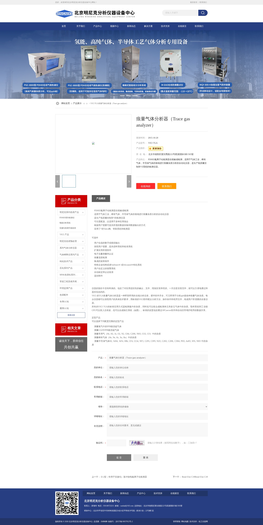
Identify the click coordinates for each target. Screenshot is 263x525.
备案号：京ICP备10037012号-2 (120, 521)
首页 (64, 26)
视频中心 (114, 26)
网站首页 (65, 103)
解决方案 (148, 26)
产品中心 (97, 26)
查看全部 (71, 315)
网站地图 (185, 521)
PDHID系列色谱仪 (67, 218)
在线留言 (182, 26)
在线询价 (146, 186)
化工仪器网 (203, 521)
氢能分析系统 (65, 223)
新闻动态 (131, 26)
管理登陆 (176, 521)
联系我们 (203, 2)
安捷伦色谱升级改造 (68, 228)
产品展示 (77, 103)
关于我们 (80, 26)
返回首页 (193, 2)
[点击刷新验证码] (136, 443)
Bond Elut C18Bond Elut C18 (195, 477)
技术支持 (165, 26)
